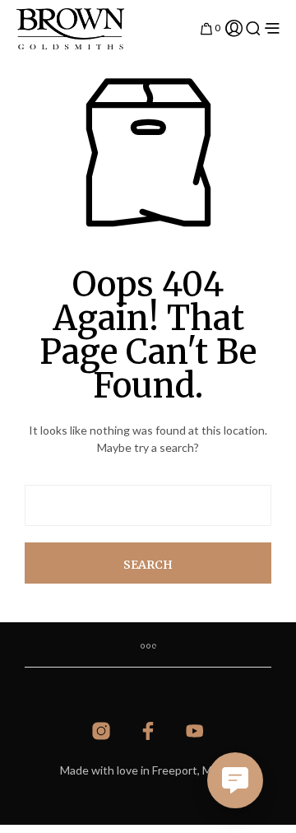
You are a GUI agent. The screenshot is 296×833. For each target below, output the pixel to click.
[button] (210, 26)
